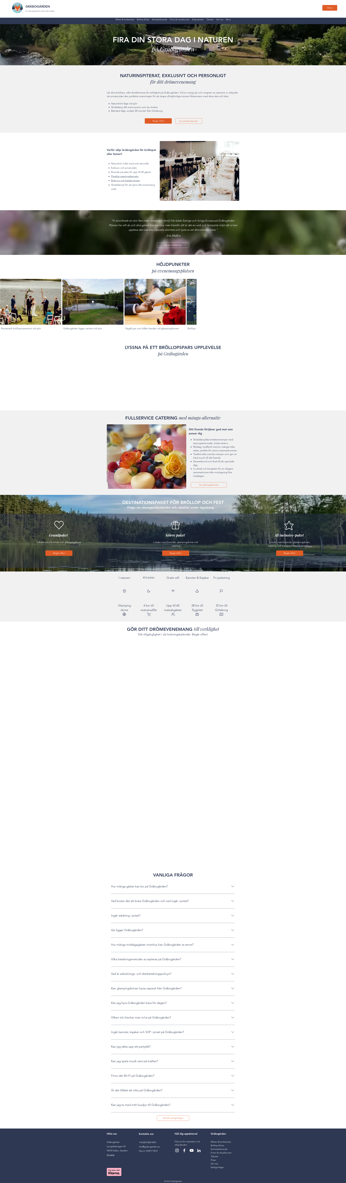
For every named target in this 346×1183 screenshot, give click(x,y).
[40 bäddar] (148, 591)
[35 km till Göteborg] (221, 614)
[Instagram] (177, 1150)
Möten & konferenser (221, 1142)
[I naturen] (124, 591)
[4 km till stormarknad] (148, 614)
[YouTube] (191, 1150)
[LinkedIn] (199, 1150)
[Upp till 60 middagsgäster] (173, 614)
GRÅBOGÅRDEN (37, 6)
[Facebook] (184, 1150)
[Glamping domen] (124, 614)
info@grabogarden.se (149, 1146)
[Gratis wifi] (173, 591)
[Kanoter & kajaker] (197, 591)
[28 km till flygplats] (197, 614)
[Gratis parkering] (221, 591)
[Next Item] (191, 302)
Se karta (110, 1155)
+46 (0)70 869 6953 (147, 1142)
